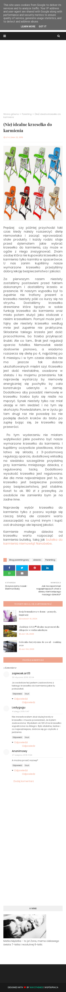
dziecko (37, 559)
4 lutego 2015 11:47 (20, 711)
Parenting (27, 114)
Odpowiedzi (21, 698)
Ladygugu (18, 707)
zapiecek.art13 (21, 673)
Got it (43, 26)
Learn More (28, 26)
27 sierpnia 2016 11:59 (22, 755)
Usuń (27, 694)
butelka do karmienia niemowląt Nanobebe (33, 541)
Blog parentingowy (19, 559)
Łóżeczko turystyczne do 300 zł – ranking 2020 (40, 644)
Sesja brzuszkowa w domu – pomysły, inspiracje (38, 613)
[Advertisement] (33, 75)
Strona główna (11, 114)
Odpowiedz (17, 694)
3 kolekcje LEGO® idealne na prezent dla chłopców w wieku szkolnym (39, 628)
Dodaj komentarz (24, 781)
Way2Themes (36, 987)
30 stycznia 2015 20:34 (23, 677)
